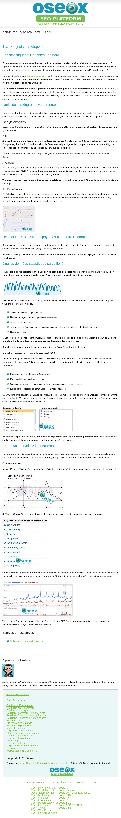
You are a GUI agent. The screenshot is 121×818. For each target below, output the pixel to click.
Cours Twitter (38, 807)
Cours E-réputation (41, 805)
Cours (65, 795)
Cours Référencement (43, 787)
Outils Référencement (43, 792)
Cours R (63, 787)
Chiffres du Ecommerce (19, 705)
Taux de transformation (19, 735)
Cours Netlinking (40, 795)
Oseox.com (73, 782)
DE (85, 782)
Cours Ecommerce (15, 700)
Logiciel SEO (9, 32)
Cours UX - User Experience (74, 792)
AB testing (12, 740)
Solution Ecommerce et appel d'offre (26, 713)
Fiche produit (13, 720)
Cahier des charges (17, 710)
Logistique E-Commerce (20, 730)
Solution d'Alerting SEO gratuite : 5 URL (60, 24)
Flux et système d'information (22, 733)
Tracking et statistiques (19, 738)
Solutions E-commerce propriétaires (26, 715)
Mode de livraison (16, 728)
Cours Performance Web (44, 802)
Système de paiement (18, 725)
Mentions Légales (59, 782)
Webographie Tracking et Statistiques (27, 641)
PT (96, 782)
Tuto (38, 32)
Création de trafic (16, 743)
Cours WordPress (41, 810)
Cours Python (66, 790)
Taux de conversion (36, 76)
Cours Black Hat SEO (43, 790)
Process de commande (19, 723)
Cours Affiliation (40, 797)
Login (47, 32)
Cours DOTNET (70, 805)
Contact (46, 782)
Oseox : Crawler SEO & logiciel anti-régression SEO (43, 763)
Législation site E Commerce (22, 745)
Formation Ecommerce (17, 694)
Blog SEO (26, 32)
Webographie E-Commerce (21, 750)
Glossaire (11, 748)
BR (80, 782)
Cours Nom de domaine (44, 812)
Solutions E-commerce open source (26, 718)
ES (89, 782)
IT (92, 782)
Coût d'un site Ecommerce (21, 708)
